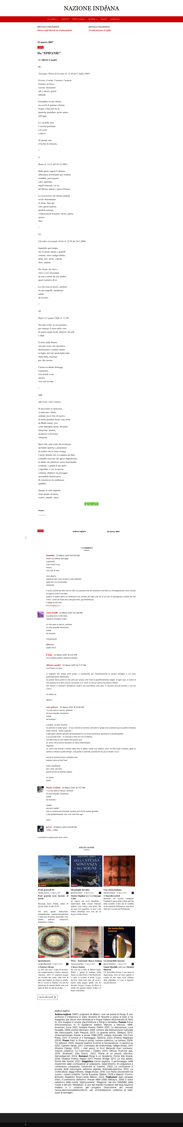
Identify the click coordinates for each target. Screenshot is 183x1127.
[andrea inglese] (46, 1051)
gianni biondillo (109, 964)
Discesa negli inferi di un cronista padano (54, 30)
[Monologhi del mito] (86, 871)
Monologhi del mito (80, 889)
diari (40, 47)
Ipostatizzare (44, 960)
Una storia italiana (113, 889)
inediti (74, 885)
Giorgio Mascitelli (44, 964)
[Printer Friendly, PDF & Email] (91, 505)
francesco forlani (77, 964)
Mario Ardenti (53, 787)
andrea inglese (79, 531)
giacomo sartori (76, 893)
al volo (42, 885)
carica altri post (46, 997)
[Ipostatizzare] (54, 942)
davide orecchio (109, 893)
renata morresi (43, 893)
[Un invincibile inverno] (119, 942)
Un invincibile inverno (114, 960)
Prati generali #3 (46, 889)
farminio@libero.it (53, 605)
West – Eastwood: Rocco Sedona (86, 960)
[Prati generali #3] (54, 871)
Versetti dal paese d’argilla (100, 30)
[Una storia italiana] (119, 871)
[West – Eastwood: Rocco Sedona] (86, 942)
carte (74, 956)
